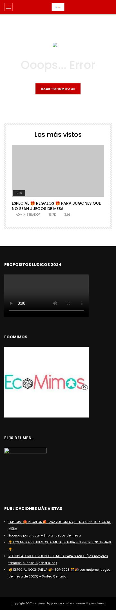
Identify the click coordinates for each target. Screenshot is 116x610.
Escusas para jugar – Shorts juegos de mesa (44, 535)
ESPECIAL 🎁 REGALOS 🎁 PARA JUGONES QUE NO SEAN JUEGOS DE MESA (56, 205)
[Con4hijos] (58, 7)
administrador (28, 214)
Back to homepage (58, 88)
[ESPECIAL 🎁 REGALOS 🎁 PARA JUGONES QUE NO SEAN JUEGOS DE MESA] (58, 171)
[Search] (109, 7)
